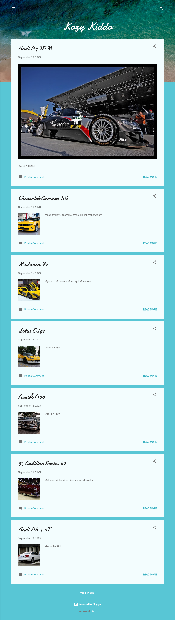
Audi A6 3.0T (34, 529)
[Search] (161, 9)
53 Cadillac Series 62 (42, 463)
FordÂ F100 (31, 397)
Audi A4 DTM (35, 48)
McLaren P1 (33, 264)
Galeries (95, 611)
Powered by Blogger (89, 604)
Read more (150, 176)
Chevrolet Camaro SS (43, 198)
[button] (155, 46)
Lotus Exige (31, 330)
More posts (87, 593)
